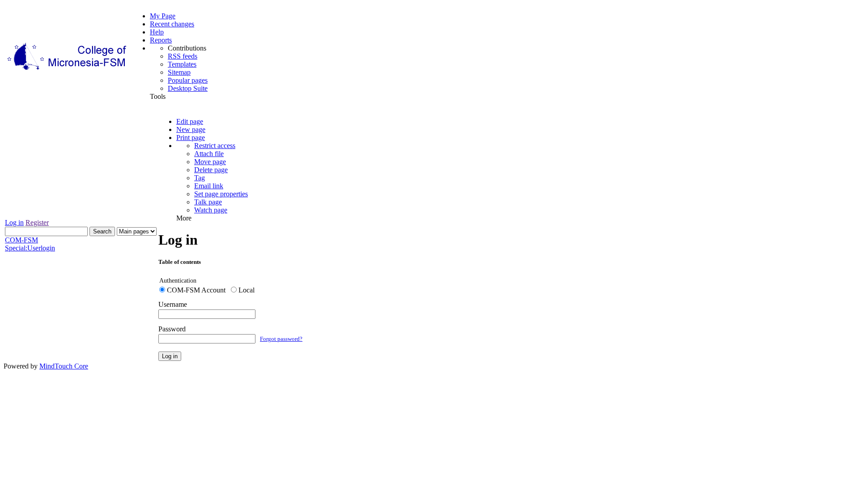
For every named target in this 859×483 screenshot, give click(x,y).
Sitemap (179, 72)
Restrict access (214, 145)
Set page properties (221, 194)
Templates (182, 64)
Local (246, 290)
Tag (199, 178)
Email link (208, 186)
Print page (190, 137)
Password (172, 329)
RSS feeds (182, 56)
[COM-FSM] (67, 70)
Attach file (209, 153)
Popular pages (188, 80)
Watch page (210, 210)
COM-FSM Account (196, 290)
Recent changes (172, 24)
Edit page (189, 121)
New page (190, 129)
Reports (161, 40)
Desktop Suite (188, 88)
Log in (14, 222)
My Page (162, 16)
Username (172, 304)
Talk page (208, 202)
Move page (210, 161)
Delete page (211, 170)
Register (37, 222)
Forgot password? (281, 338)
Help (157, 32)
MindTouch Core (63, 366)
